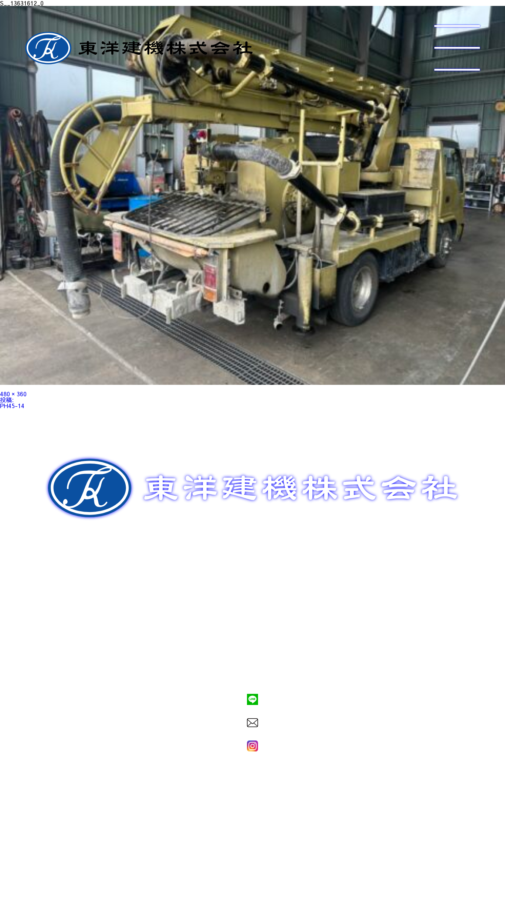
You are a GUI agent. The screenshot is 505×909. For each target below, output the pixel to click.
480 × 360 (13, 394)
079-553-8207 (252, 674)
